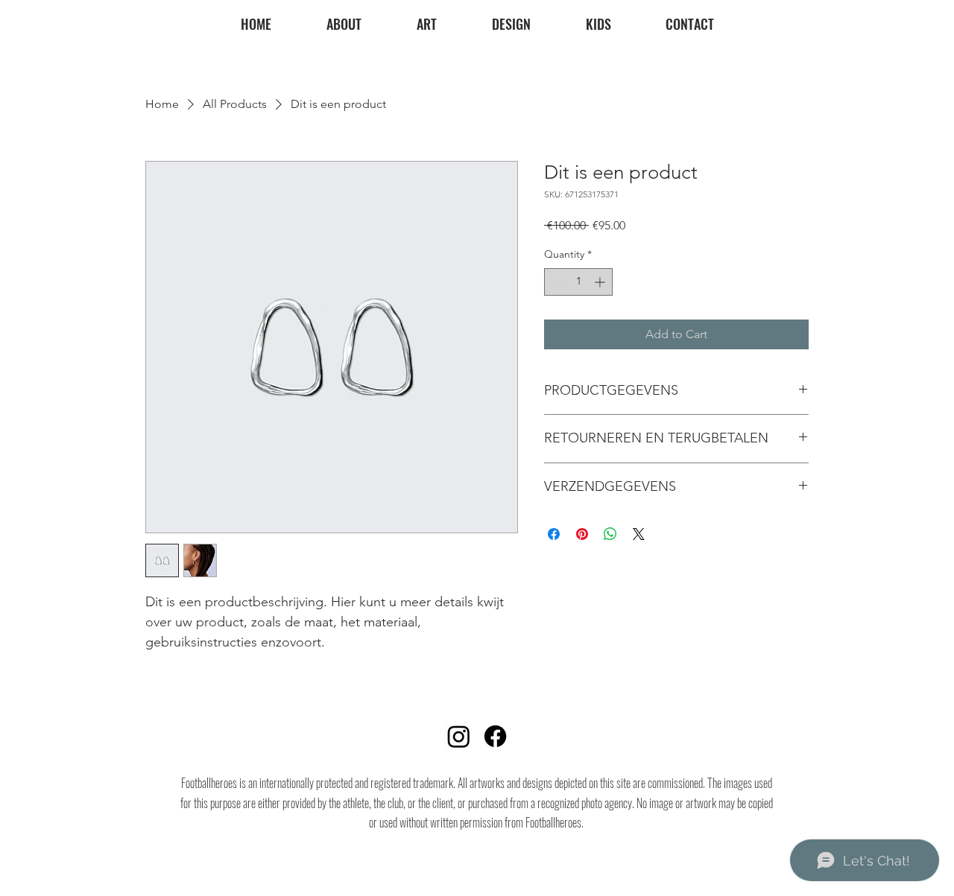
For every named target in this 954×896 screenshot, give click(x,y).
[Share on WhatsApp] (610, 534)
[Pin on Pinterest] (582, 534)
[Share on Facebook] (554, 534)
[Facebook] (495, 736)
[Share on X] (639, 534)
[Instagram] (458, 736)
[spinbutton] (578, 282)
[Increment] (601, 282)
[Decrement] (555, 282)
